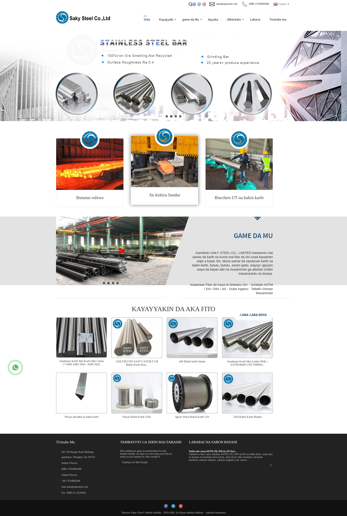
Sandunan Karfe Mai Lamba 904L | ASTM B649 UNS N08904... (247, 363)
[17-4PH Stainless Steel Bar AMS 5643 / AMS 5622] (81, 337)
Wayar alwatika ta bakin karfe (81, 416)
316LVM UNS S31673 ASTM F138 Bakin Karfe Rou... (137, 363)
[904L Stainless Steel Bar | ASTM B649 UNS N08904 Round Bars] (247, 337)
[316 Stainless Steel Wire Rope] (192, 392)
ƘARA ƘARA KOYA (253, 315)
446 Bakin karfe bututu (192, 361)
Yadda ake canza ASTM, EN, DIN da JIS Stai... (213, 451)
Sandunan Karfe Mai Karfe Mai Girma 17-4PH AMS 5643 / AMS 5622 (81, 363)
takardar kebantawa (216, 512)
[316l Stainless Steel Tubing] (247, 392)
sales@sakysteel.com (77, 486)
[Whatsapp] (15, 367)
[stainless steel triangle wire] (81, 392)
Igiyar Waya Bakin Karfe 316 (192, 416)
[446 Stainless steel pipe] (192, 337)
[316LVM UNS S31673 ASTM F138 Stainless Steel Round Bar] (137, 337)
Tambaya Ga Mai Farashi (135, 462)
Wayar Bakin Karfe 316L (136, 416)
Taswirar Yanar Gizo (131, 512)
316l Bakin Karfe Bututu (247, 416)
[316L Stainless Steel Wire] (137, 392)
